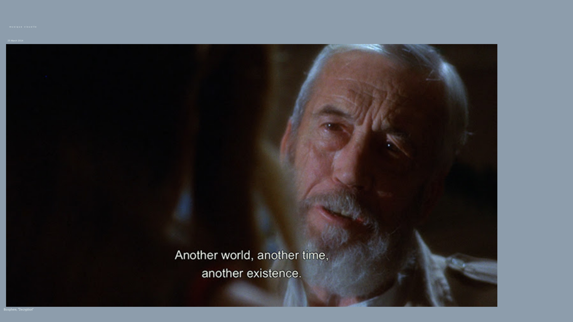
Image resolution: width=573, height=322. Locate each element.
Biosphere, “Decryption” (19, 309)
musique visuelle (23, 26)
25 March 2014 (15, 40)
